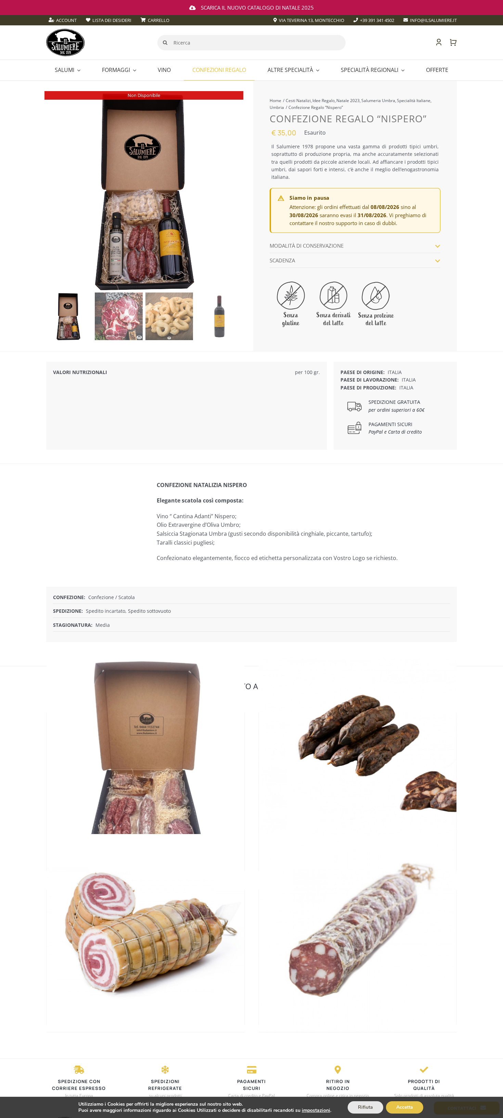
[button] (355, 245)
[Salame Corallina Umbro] (357, 933)
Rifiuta (365, 1107)
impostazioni (316, 1110)
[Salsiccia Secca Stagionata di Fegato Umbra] (357, 756)
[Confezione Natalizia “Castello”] (145, 767)
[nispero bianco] (143, 190)
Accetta (404, 1107)
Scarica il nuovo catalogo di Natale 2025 (257, 7)
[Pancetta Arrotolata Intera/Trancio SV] (145, 933)
